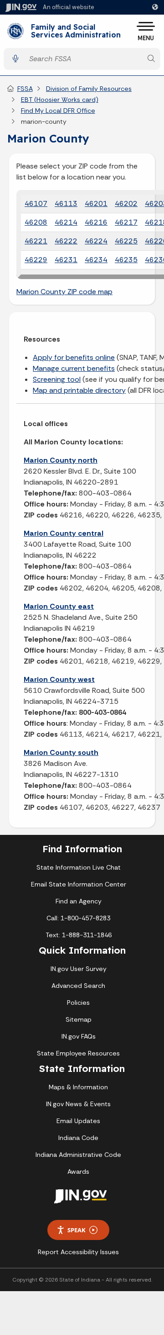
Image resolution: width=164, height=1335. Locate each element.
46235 (126, 259)
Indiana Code (78, 1138)
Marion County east (59, 606)
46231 (66, 259)
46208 (36, 222)
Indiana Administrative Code (78, 1154)
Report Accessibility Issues (78, 1252)
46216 (96, 222)
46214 (66, 222)
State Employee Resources (78, 1053)
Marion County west (59, 679)
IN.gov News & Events (78, 1104)
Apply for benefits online (74, 357)
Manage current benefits (74, 368)
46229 (36, 259)
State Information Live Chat (78, 867)
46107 (36, 203)
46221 (36, 241)
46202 (126, 203)
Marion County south (61, 752)
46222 (66, 241)
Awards (78, 1171)
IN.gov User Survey (79, 969)
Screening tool (57, 379)
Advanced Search (78, 985)
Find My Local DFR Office (58, 110)
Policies (78, 1002)
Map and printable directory (79, 390)
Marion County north (60, 460)
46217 (126, 222)
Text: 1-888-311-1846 (79, 935)
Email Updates (78, 1121)
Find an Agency (79, 901)
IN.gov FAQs (79, 1036)
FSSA (25, 88)
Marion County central (63, 533)
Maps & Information (78, 1087)
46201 (96, 203)
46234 (96, 259)
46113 (66, 203)
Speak (76, 1230)
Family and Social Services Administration (76, 31)
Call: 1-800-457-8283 (78, 918)
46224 (96, 241)
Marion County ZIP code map (64, 291)
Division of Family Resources (89, 88)
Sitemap (79, 1019)
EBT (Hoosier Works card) (59, 99)
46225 (126, 241)
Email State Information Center (78, 884)
